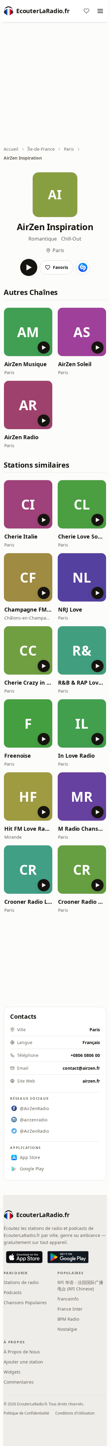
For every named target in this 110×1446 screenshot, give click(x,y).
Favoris (60, 267)
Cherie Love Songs (82, 536)
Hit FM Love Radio (28, 828)
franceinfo (68, 1299)
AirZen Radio (21, 437)
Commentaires (19, 1382)
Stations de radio (21, 1282)
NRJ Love (70, 609)
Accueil (11, 149)
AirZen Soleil (74, 364)
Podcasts (13, 1292)
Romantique (42, 238)
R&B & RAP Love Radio (82, 682)
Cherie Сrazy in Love (28, 682)
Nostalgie (67, 1329)
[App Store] (24, 1257)
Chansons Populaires (25, 1302)
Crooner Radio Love (28, 901)
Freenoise (17, 755)
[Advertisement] (55, 85)
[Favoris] (86, 11)
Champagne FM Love (28, 609)
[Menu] (100, 11)
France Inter (69, 1309)
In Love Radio (76, 755)
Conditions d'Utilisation (74, 1413)
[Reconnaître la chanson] (83, 267)
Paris (69, 149)
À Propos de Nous (22, 1352)
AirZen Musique (25, 364)
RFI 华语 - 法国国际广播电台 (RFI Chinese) (80, 1285)
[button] (28, 331)
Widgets (12, 1372)
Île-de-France (41, 149)
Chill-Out (71, 238)
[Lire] (28, 267)
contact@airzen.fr (81, 1068)
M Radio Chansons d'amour (82, 828)
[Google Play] (68, 1257)
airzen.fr (91, 1081)
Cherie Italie (21, 536)
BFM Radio (68, 1319)
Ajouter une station (23, 1362)
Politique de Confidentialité (26, 1413)
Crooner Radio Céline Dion (82, 901)
